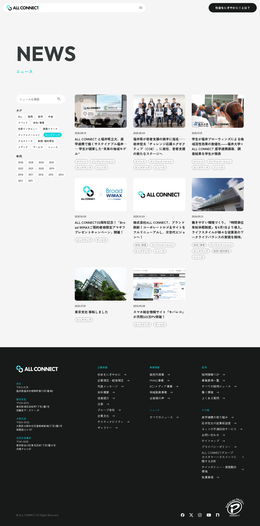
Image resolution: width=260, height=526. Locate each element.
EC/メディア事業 (161, 386)
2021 (30, 168)
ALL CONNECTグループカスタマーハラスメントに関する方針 (219, 457)
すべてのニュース (161, 417)
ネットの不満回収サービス (219, 429)
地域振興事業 (158, 392)
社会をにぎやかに (109, 374)
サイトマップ (210, 441)
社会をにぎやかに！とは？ (232, 8)
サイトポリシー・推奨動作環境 (219, 469)
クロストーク (25, 141)
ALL (20, 116)
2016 (40, 174)
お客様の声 (157, 398)
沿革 (100, 404)
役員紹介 (103, 398)
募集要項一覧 (210, 380)
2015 (51, 174)
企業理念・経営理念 (111, 380)
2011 (30, 180)
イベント (23, 122)
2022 (20, 168)
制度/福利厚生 (46, 141)
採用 (30, 116)
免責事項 (207, 477)
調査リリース (50, 128)
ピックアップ (52, 134)
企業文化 (103, 416)
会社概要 (103, 392)
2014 (60, 174)
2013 (20, 180)
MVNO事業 (157, 380)
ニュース (53, 147)
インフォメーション (29, 134)
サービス (38, 147)
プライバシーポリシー (216, 447)
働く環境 (207, 392)
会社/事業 (38, 122)
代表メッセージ (108, 386)
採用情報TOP (210, 374)
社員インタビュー (28, 128)
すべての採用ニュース (216, 386)
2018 (20, 174)
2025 (30, 162)
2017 (30, 174)
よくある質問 (210, 398)
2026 (20, 162)
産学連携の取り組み (215, 417)
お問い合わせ (210, 435)
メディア (23, 147)
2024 (41, 162)
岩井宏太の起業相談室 (216, 423)
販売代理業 (157, 374)
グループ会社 (106, 410)
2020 (41, 168)
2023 (51, 162)
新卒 (40, 116)
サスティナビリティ (111, 422)
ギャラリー (105, 428)
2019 (51, 168)
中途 (50, 116)
